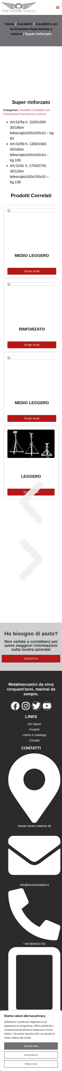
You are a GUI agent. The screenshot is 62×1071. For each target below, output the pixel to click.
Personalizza (31, 1054)
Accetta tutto (31, 1046)
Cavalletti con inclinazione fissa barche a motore (33, 29)
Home (9, 24)
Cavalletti (24, 24)
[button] (57, 7)
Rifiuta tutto (31, 1063)
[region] (31, 1040)
